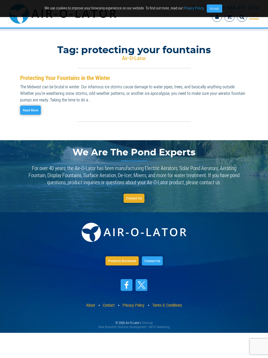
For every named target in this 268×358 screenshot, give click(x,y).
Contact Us (134, 195)
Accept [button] (214, 8)
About (90, 304)
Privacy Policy (193, 7)
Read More (33, 106)
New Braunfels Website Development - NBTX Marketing (134, 325)
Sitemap (147, 320)
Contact (109, 304)
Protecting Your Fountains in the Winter (60, 73)
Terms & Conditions (167, 304)
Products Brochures (118, 259)
